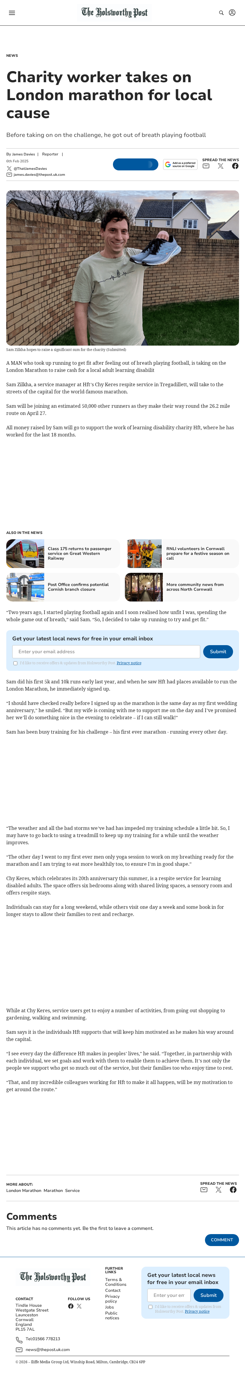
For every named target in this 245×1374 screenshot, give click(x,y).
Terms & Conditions (115, 1282)
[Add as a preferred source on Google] (180, 164)
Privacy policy (112, 1299)
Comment (222, 1240)
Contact (112, 1290)
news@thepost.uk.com (48, 1349)
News (12, 55)
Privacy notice (129, 663)
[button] (12, 13)
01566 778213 (46, 1339)
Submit (218, 651)
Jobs (109, 1307)
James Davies (23, 154)
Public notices (112, 1315)
